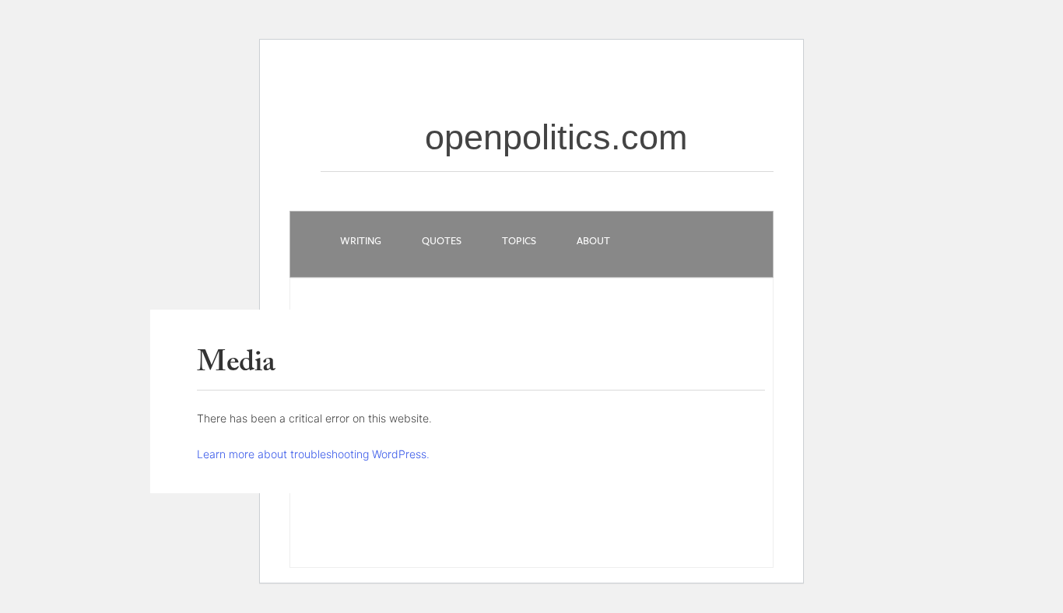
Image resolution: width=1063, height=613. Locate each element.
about (593, 240)
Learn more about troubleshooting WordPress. (313, 454)
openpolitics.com (556, 137)
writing (360, 240)
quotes (441, 240)
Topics (519, 240)
